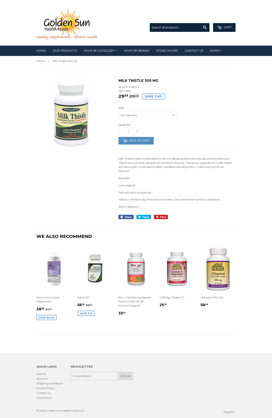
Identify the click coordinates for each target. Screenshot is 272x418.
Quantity (124, 125)
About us (42, 378)
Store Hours (167, 51)
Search (41, 373)
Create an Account (224, 18)
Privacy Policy (45, 388)
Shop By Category (99, 51)
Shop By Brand (136, 51)
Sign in (202, 18)
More (214, 51)
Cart (227, 27)
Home (41, 51)
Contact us (194, 51)
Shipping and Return (49, 383)
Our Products (65, 51)
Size (121, 108)
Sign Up (125, 376)
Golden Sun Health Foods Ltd (65, 410)
